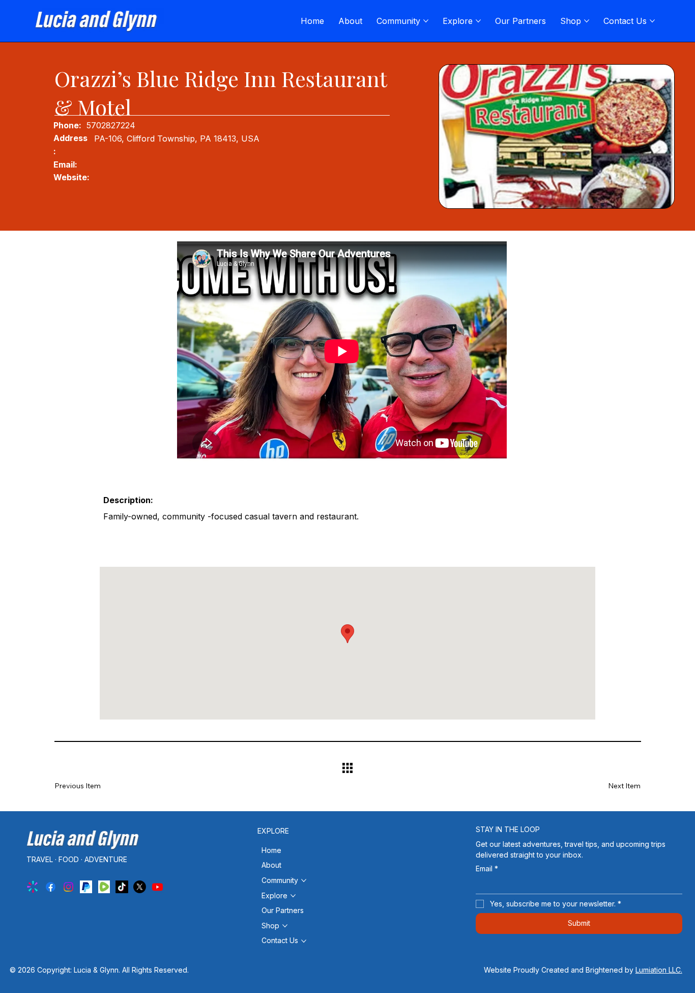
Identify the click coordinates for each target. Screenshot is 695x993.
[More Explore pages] (478, 20)
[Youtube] (157, 886)
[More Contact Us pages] (652, 20)
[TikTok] (121, 886)
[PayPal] (86, 886)
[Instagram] (68, 886)
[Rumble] (104, 886)
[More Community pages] (425, 20)
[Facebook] (50, 886)
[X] (139, 886)
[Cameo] (32, 886)
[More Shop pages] (586, 20)
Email (487, 868)
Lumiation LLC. (658, 970)
